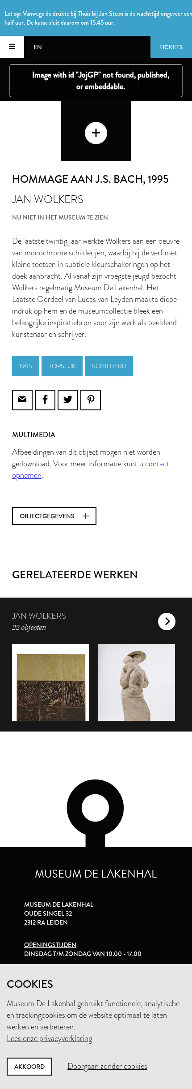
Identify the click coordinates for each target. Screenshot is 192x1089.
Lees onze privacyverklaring (49, 1038)
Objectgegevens (48, 516)
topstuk (62, 366)
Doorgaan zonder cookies (107, 1066)
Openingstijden (50, 944)
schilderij (109, 366)
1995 (25, 366)
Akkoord (29, 1066)
